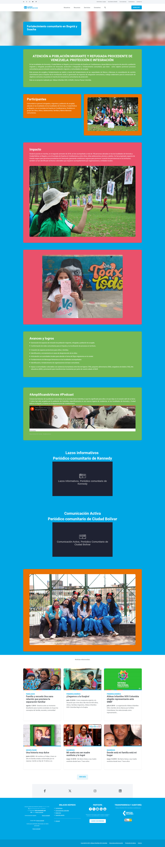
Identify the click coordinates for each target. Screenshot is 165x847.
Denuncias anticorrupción (116, 843)
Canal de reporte (60, 815)
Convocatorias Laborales (62, 810)
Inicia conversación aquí (40, 810)
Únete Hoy (58, 813)
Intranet (58, 821)
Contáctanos (131, 1)
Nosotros (67, 7)
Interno (140, 843)
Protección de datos (130, 843)
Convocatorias (123, 1)
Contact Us (139, 1)
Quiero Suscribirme (97, 821)
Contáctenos (59, 808)
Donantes (97, 7)
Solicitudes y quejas (101, 1)
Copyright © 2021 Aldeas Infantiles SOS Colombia (94, 843)
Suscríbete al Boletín (112, 1)
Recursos (77, 7)
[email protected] (39, 812)
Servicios (87, 7)
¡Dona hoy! (136, 7)
